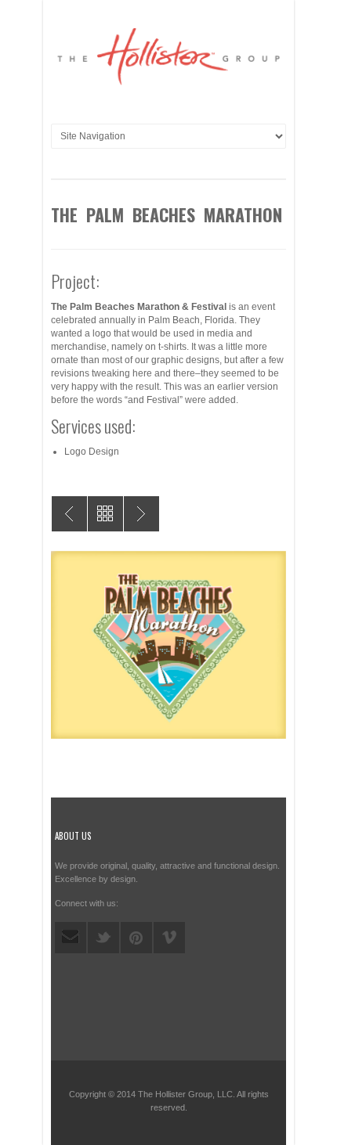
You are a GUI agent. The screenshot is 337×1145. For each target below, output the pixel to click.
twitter (103, 937)
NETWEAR (69, 513)
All (105, 513)
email (70, 937)
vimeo (169, 937)
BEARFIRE (141, 513)
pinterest (136, 937)
